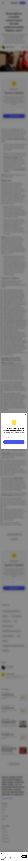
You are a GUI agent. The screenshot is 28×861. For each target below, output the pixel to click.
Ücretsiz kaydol (14, 442)
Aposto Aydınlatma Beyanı (7, 858)
